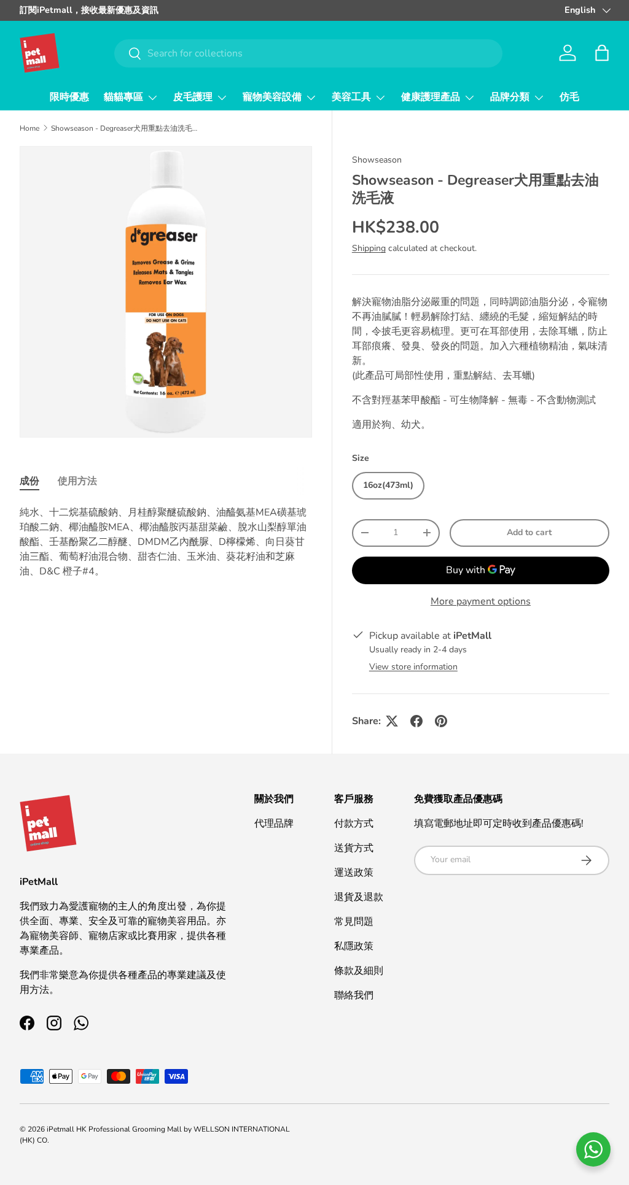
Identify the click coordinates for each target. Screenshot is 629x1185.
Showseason (377, 160)
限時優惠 (69, 97)
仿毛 (569, 97)
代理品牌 (274, 823)
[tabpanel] (166, 542)
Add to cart (529, 532)
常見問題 (353, 921)
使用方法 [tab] (77, 481)
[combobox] (308, 53)
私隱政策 (353, 946)
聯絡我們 (353, 995)
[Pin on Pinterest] (441, 721)
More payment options (481, 601)
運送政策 (353, 872)
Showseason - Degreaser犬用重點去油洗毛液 (124, 128)
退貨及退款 (358, 897)
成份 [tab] (29, 481)
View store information (413, 667)
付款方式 (353, 823)
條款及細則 (358, 971)
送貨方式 (353, 848)
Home (29, 128)
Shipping (369, 248)
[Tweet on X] (392, 721)
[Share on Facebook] (416, 721)
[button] (601, 52)
